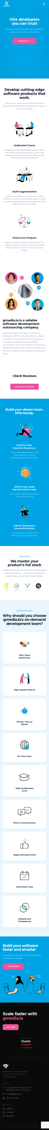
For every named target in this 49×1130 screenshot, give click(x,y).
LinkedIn (9, 1109)
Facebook (10, 1116)
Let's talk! (10, 1027)
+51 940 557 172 (12, 1098)
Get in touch (13, 966)
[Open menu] (44, 4)
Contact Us (23, 41)
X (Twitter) (10, 1112)
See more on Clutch (24, 387)
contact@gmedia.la (14, 1094)
